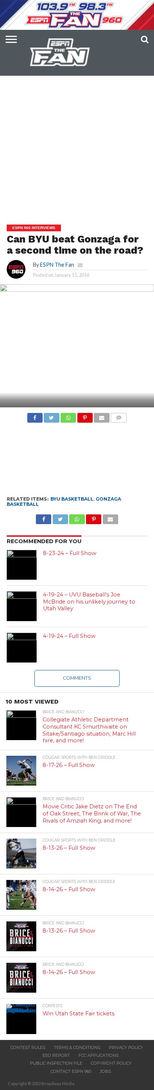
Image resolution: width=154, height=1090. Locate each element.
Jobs (105, 1071)
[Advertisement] (77, 131)
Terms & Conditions (77, 1047)
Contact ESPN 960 (70, 1071)
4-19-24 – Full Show (69, 636)
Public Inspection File (56, 1063)
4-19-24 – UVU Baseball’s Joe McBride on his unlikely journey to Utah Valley (89, 601)
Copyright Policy (111, 1063)
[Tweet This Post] (51, 415)
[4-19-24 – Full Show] (22, 648)
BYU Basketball (71, 499)
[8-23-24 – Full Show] (22, 565)
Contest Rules (27, 1047)
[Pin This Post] (85, 415)
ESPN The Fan (57, 264)
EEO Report (56, 1055)
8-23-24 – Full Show (69, 553)
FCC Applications (98, 1055)
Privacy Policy (126, 1047)
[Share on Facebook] (35, 415)
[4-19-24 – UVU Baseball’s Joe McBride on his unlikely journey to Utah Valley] (22, 606)
